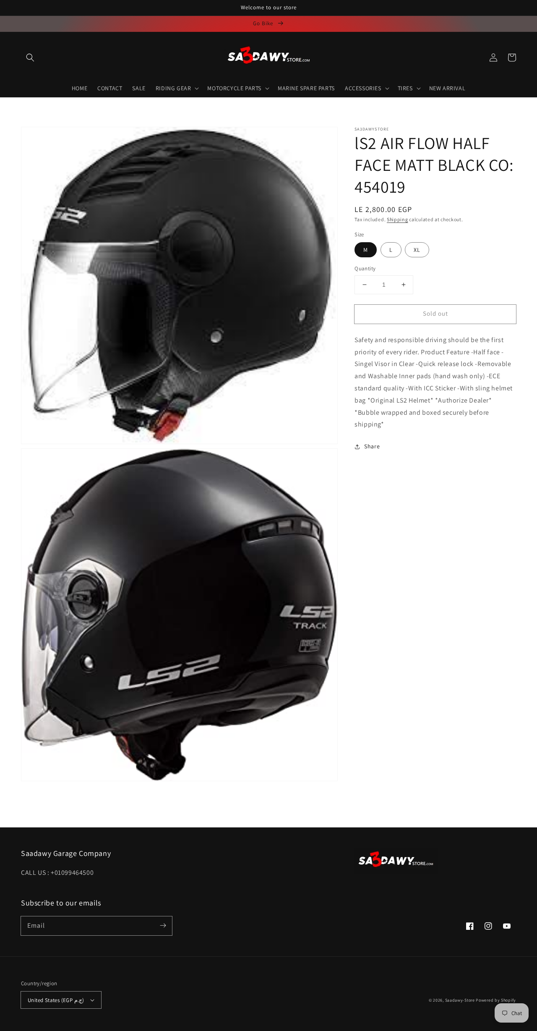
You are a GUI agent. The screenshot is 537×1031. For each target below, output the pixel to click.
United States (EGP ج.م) (56, 1000)
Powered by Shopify (496, 1000)
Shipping (397, 219)
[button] (30, 57)
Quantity (365, 268)
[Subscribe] (163, 925)
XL (417, 250)
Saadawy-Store (460, 1000)
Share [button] (372, 446)
